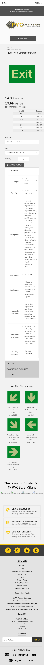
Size (6, 148)
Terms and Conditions (22, 588)
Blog (22, 568)
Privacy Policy (22, 580)
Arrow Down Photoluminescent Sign (31, 409)
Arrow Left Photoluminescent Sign (31, 437)
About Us (22, 566)
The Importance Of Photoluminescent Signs (22, 603)
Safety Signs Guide (22, 583)
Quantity (8, 158)
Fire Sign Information (28, 352)
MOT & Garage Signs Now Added (22, 606)
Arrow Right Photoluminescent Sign (13, 464)
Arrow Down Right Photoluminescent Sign (13, 437)
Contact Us (22, 574)
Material (8, 138)
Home (7, 47)
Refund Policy (22, 585)
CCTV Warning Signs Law (22, 598)
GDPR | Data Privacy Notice (22, 571)
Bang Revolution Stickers (22, 601)
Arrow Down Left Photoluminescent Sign (13, 409)
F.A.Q (22, 577)
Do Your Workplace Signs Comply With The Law (22, 609)
